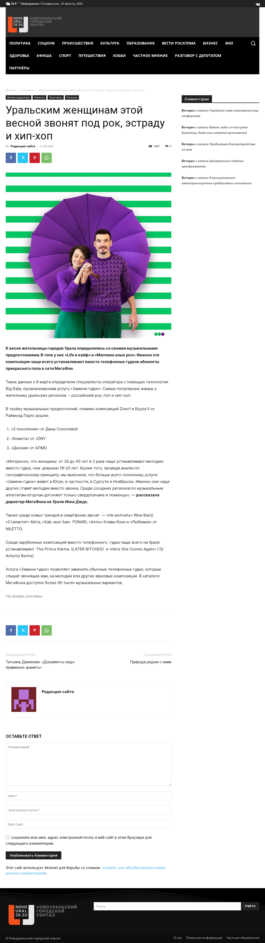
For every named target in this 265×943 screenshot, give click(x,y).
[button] (253, 43)
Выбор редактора (18, 97)
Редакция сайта (23, 146)
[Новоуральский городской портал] (44, 915)
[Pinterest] (35, 158)
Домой (11, 90)
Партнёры (55, 97)
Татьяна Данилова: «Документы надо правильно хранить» (40, 665)
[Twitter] (23, 158)
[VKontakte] (257, 3)
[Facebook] (11, 158)
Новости (39, 97)
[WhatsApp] (46, 158)
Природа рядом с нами (150, 662)
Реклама (27, 90)
